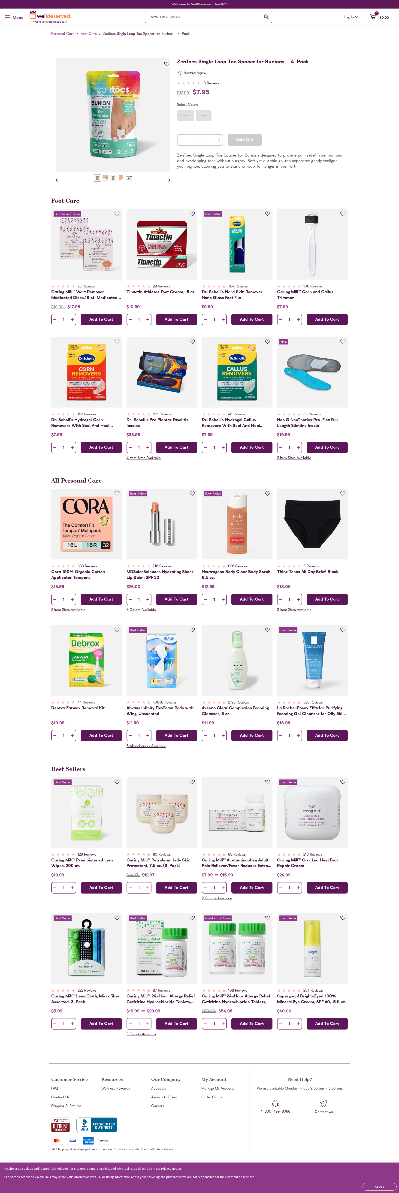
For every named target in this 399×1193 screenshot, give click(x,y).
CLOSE (379, 1186)
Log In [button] (351, 17)
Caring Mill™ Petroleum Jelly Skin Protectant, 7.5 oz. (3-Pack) (158, 863)
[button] (379, 16)
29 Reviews (161, 287)
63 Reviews (237, 855)
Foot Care (89, 34)
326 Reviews (313, 703)
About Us (158, 1089)
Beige (204, 116)
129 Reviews (87, 855)
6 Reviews (311, 566)
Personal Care (62, 34)
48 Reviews (237, 415)
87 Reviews (161, 991)
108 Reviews (313, 287)
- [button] (180, 140)
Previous (56, 180)
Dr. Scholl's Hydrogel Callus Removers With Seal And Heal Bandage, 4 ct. (231, 423)
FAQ (54, 1089)
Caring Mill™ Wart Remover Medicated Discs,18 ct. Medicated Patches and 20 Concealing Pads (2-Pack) (86, 295)
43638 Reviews (165, 703)
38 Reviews (312, 415)
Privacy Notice (171, 1168)
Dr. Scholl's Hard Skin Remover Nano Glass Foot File (232, 295)
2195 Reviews (238, 703)
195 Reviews (162, 415)
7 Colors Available (141, 610)
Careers (157, 1106)
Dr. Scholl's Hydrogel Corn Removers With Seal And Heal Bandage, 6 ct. (80, 423)
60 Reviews (162, 855)
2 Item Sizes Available (294, 458)
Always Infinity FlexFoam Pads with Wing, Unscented (160, 711)
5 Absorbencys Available (146, 746)
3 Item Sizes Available (294, 610)
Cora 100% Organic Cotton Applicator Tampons (78, 575)
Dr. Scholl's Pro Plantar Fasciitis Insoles (157, 423)
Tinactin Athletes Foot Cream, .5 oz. (161, 292)
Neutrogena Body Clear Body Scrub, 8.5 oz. (237, 575)
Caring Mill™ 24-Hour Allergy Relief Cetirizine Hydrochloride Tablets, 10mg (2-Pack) (236, 999)
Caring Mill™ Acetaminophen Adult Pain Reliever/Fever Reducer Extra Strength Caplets (235, 863)
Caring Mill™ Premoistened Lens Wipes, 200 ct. (82, 863)
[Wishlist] (164, 64)
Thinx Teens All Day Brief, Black (308, 572)
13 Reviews (210, 83)
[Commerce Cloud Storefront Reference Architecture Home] (51, 16)
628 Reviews (238, 566)
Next (169, 180)
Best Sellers (68, 770)
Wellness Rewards (115, 1089)
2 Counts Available (217, 898)
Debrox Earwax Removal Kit (78, 708)
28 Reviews (86, 287)
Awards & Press (164, 1097)
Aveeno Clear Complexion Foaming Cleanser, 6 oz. (235, 711)
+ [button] (219, 141)
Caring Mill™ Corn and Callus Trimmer (305, 295)
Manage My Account (217, 1089)
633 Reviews (87, 566)
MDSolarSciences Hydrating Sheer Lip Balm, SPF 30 (160, 575)
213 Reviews (312, 855)
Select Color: (187, 105)
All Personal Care (76, 481)
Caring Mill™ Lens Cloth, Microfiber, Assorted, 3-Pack (86, 999)
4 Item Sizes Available (144, 458)
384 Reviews (238, 287)
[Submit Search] (266, 17)
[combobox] (208, 17)
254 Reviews (313, 991)
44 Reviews (86, 703)
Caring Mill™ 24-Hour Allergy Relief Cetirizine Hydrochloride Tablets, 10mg (161, 999)
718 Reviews (162, 566)
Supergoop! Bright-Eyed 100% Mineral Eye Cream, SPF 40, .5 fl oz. (311, 999)
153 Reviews (87, 415)
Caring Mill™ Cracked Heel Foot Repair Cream (307, 863)
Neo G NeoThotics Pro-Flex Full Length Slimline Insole (307, 423)
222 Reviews (87, 991)
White (185, 116)
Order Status (211, 1097)
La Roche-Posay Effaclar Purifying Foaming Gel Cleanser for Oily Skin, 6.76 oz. (311, 711)
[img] (198, 83)
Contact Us (60, 1097)
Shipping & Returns (66, 1106)
